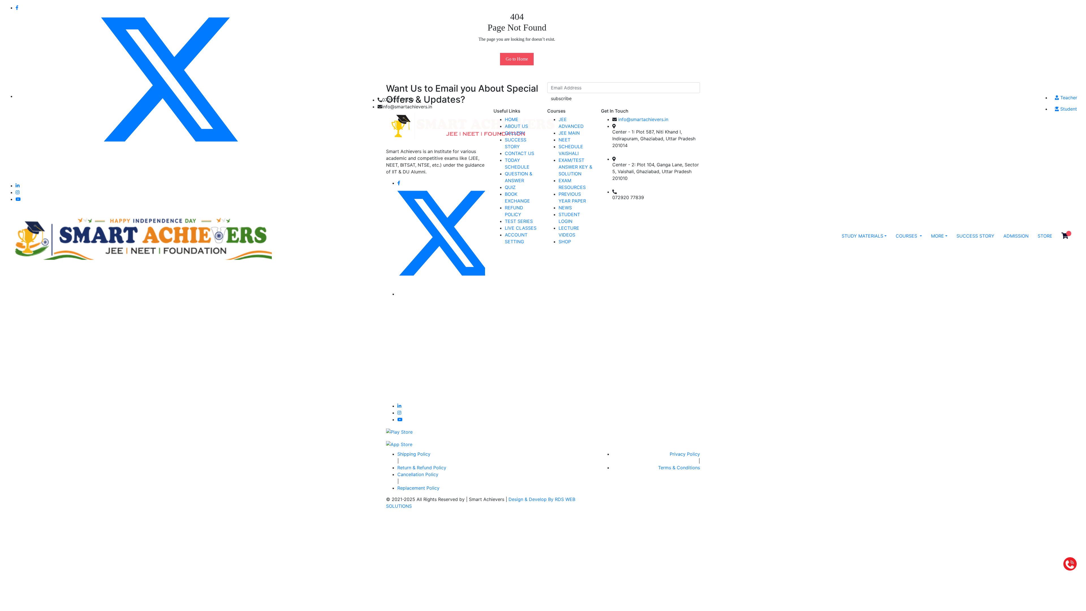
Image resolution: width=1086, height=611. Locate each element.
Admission (1016, 236)
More (937, 236)
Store (1045, 236)
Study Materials (862, 236)
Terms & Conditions (679, 467)
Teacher (1068, 97)
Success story (975, 236)
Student (1068, 109)
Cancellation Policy (417, 474)
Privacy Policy (685, 454)
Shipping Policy (413, 454)
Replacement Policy (418, 488)
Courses (907, 236)
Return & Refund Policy (421, 467)
